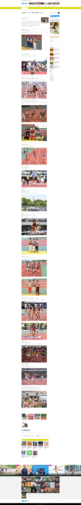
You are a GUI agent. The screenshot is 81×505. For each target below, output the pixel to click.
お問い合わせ (51, 73)
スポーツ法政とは (52, 75)
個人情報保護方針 (52, 76)
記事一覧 (51, 80)
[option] (8, 470)
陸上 (23, 432)
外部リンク (51, 77)
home (50, 72)
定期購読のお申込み (52, 78)
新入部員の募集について (52, 79)
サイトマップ (51, 74)
